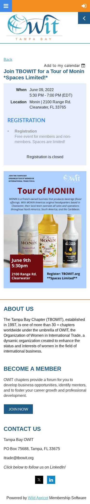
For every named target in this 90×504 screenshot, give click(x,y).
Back (8, 60)
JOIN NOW (18, 409)
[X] (39, 480)
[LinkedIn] (51, 480)
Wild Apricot (38, 498)
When (21, 90)
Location (19, 102)
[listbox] (65, 65)
